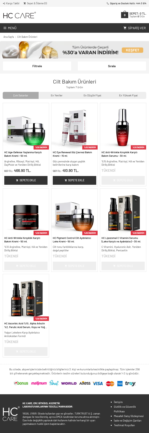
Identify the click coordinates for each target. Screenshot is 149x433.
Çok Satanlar (20, 95)
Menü (12, 28)
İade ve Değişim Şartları (127, 420)
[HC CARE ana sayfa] (19, 15)
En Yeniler (56, 95)
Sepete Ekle (28, 180)
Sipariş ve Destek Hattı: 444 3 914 (128, 3)
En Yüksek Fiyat (128, 95)
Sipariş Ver (137, 28)
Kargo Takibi (12, 3)
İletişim (118, 402)
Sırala (112, 66)
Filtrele (37, 66)
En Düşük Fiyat (92, 95)
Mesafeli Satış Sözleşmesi (129, 416)
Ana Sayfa (8, 36)
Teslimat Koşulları (124, 425)
